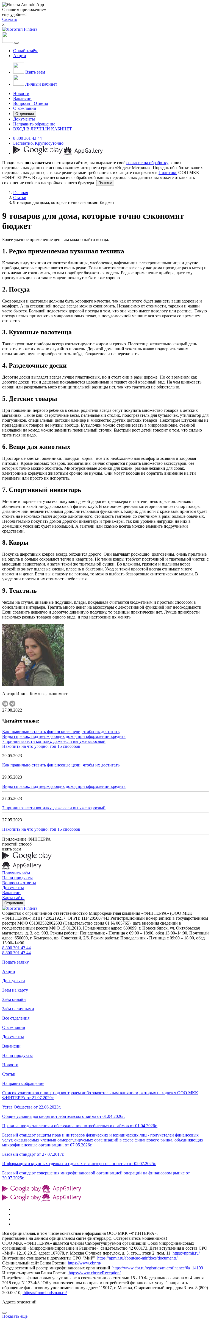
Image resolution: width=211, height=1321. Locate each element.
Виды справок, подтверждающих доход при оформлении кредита (64, 736)
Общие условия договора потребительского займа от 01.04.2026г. (63, 1116)
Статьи (19, 197)
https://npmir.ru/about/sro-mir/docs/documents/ (136, 1258)
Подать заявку (15, 962)
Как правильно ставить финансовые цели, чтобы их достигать (61, 731)
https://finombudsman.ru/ (45, 1292)
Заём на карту (15, 990)
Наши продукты (17, 877)
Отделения (24, 114)
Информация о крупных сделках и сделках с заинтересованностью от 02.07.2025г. (79, 1163)
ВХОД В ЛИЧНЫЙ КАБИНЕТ (42, 129)
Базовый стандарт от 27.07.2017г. (33, 1154)
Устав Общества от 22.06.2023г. (31, 1107)
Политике (168, 172)
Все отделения (15, 1018)
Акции (19, 55)
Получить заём (16, 873)
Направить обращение (34, 124)
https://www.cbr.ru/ (84, 1263)
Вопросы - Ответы (30, 103)
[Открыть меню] (16, 43)
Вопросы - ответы (19, 882)
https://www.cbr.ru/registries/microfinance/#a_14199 (157, 1268)
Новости (21, 93)
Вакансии (22, 98)
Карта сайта (13, 897)
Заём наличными (18, 1008)
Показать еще (14, 1316)
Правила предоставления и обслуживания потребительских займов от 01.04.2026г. (79, 1125)
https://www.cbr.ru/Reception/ (94, 1272)
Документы (24, 119)
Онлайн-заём (25, 50)
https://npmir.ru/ (185, 1253)
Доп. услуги (13, 980)
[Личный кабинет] (8, 41)
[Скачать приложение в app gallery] (83, 153)
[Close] (4, 1313)
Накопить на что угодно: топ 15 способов (41, 746)
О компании (24, 108)
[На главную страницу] (19, 908)
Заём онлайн (14, 999)
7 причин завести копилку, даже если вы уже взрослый (54, 741)
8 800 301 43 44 (27, 138)
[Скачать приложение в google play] (38, 153)
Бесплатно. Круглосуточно (38, 143)
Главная (20, 192)
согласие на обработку (147, 162)
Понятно (105, 183)
